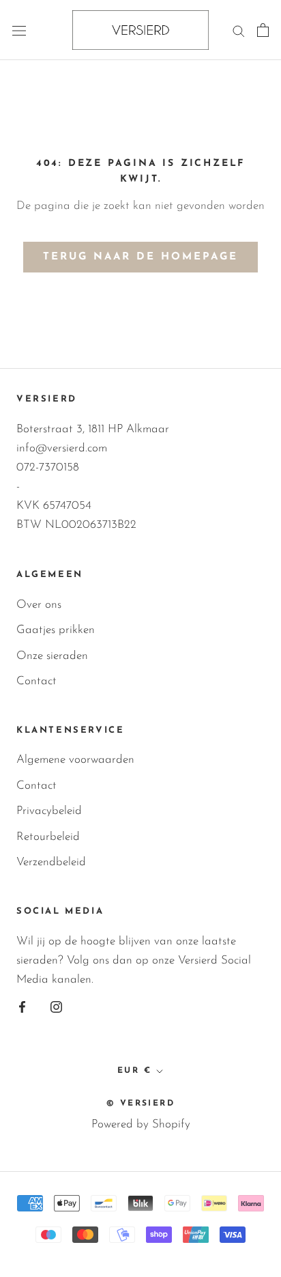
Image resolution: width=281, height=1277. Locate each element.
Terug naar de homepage (140, 257)
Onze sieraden (52, 656)
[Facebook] (22, 1006)
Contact (36, 681)
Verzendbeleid (51, 862)
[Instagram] (56, 1006)
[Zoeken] (239, 30)
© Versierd (140, 1103)
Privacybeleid (49, 811)
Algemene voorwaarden (75, 760)
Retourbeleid (48, 837)
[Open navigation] (19, 30)
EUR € (134, 1071)
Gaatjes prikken (55, 630)
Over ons (38, 605)
